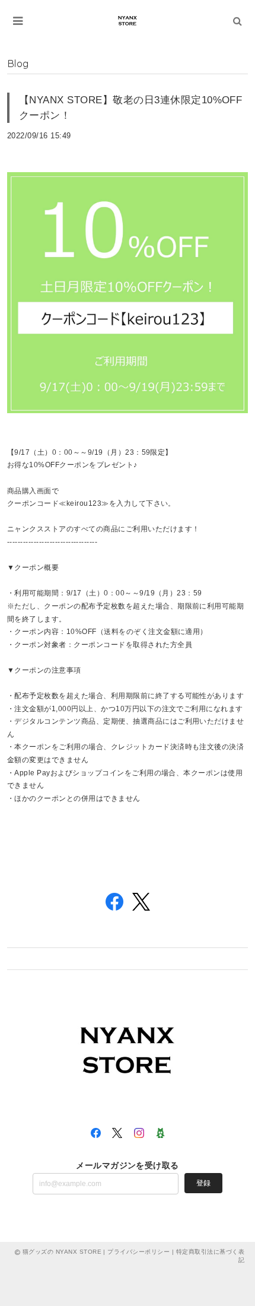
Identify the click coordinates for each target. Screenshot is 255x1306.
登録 (203, 1183)
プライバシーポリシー (138, 1251)
